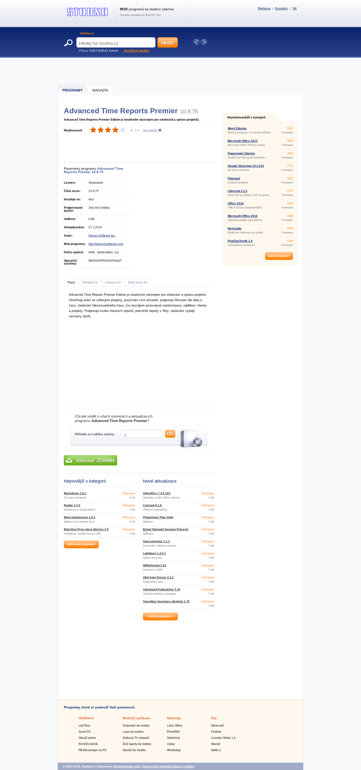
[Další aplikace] (204, 42)
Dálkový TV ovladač (136, 738)
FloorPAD (173, 731)
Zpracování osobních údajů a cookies (168, 766)
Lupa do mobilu (133, 731)
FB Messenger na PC (93, 750)
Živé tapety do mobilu (137, 744)
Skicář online (87, 738)
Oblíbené (86, 718)
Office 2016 (236, 203)
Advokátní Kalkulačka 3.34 (161, 589)
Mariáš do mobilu (134, 750)
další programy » (279, 255)
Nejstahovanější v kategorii (246, 117)
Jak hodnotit (150, 130)
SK (294, 8)
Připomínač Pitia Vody (158, 517)
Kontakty (281, 8)
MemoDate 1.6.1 (75, 493)
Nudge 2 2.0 (72, 505)
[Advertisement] (181, 71)
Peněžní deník (88, 744)
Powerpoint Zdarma (241, 153)
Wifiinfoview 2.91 (154, 565)
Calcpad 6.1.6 (152, 505)
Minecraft (217, 725)
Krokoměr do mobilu (136, 725)
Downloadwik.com (126, 766)
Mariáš (215, 744)
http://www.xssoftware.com (105, 244)
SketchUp (173, 738)
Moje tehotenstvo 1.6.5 (79, 517)
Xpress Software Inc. (102, 235)
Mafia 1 (216, 750)
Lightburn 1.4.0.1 (154, 553)
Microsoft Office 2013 (243, 141)
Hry (214, 718)
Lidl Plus (84, 725)
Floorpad (234, 178)
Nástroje (174, 718)
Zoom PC (85, 731)
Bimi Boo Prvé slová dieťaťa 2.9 (86, 529)
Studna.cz (87, 33)
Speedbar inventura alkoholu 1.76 (166, 601)
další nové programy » (81, 544)
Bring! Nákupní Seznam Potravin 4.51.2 (165, 531)
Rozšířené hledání (136, 50)
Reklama (264, 8)
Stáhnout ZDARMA (90, 460)
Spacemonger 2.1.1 (156, 541)
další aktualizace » (160, 616)
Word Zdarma (237, 128)
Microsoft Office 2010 (243, 216)
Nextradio (234, 228)
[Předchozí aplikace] (196, 42)
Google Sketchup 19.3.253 (246, 166)
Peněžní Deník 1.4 (240, 241)
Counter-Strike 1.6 (223, 738)
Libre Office (174, 725)
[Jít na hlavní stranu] (87, 16)
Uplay (171, 744)
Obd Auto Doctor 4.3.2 (158, 577)
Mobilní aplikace (136, 718)
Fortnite (216, 731)
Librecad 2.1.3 (237, 191)
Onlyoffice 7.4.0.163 (156, 493)
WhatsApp (174, 750)
